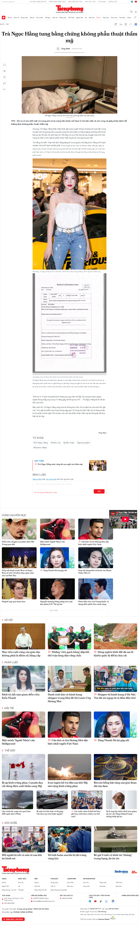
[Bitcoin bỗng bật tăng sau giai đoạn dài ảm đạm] (115, 767)
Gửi (99, 491)
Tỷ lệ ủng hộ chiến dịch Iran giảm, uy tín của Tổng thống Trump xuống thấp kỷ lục (121, 814)
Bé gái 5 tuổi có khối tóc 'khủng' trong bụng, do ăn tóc (113, 856)
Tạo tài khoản (51, 479)
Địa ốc (32, 18)
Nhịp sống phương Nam (59, 890)
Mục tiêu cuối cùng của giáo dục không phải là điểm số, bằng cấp (21, 653)
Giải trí (98, 18)
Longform (71, 879)
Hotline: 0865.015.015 (38, 2)
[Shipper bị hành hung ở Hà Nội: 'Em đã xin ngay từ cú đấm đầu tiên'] (115, 679)
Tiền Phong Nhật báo (57, 2)
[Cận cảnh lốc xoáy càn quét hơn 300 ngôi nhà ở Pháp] (17, 799)
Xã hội (10, 18)
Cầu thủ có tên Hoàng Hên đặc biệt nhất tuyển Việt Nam (93, 542)
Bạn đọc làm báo (14, 919)
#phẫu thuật (68, 442)
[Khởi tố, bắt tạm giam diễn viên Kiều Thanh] (23, 679)
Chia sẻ (4, 71)
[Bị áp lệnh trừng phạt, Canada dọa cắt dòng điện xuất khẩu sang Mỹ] (23, 767)
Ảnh (36, 879)
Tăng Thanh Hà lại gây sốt (55, 570)
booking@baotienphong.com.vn (44, 901)
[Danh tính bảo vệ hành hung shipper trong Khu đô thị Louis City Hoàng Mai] (69, 679)
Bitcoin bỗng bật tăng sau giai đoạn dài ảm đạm (115, 784)
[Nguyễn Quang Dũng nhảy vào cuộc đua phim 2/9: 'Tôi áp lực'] (57, 588)
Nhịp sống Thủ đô (40, 890)
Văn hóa (91, 18)
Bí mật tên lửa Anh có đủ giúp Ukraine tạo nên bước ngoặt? (50, 812)
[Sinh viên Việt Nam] (121, 872)
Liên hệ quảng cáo (39, 895)
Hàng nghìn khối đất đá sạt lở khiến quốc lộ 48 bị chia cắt (113, 653)
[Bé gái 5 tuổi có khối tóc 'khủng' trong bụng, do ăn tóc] (115, 839)
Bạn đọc (119, 886)
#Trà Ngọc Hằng (41, 442)
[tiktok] (101, 901)
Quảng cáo (112, 2)
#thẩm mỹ (55, 442)
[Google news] (114, 901)
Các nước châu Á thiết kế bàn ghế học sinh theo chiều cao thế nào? (85, 814)
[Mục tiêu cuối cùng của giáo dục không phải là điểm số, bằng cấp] (23, 636)
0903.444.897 (67, 898)
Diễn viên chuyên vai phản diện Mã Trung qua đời (18, 542)
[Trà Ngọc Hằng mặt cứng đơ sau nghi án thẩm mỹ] (97, 465)
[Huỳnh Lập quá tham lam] (19, 588)
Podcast (54, 879)
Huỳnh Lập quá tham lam (13, 601)
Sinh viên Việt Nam (75, 2)
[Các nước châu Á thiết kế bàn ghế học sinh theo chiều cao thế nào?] (87, 799)
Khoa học (114, 18)
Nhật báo (22, 879)
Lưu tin (4, 77)
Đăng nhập (37, 479)
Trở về (4, 89)
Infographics (89, 879)
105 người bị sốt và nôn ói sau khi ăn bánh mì (22, 856)
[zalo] (108, 901)
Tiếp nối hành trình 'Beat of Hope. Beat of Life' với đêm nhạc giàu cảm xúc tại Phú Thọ (18, 573)
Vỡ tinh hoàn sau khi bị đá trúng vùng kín (67, 856)
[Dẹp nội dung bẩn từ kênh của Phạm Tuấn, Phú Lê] (95, 557)
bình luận (131, 24)
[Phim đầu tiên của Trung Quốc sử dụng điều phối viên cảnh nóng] (95, 588)
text (121, 24)
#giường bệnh (83, 442)
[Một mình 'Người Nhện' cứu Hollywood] (57, 529)
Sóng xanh (24, 18)
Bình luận (4, 83)
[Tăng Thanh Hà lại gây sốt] (57, 557)
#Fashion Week (40, 447)
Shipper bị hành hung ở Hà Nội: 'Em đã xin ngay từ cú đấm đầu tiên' (115, 696)
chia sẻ (116, 24)
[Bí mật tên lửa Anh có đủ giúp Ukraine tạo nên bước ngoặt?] (52, 799)
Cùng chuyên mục (14, 515)
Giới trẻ (55, 18)
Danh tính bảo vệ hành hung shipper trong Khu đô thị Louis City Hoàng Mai (69, 698)
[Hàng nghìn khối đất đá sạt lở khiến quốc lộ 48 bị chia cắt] (115, 636)
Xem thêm (135, 17)
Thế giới (47, 18)
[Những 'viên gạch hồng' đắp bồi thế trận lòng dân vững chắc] (69, 636)
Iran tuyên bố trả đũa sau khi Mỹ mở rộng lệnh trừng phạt (68, 784)
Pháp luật (62, 18)
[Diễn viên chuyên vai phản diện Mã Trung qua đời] (19, 529)
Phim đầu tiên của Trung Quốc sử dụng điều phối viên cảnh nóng (93, 602)
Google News (136, 24)
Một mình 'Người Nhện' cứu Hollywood (52, 542)
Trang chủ (3, 17)
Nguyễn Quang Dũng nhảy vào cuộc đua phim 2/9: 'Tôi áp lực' (56, 602)
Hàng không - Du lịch (9, 890)
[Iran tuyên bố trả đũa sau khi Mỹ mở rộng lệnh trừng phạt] (69, 767)
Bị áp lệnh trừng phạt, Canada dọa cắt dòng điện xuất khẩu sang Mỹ (22, 784)
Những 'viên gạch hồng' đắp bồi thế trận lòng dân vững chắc (68, 653)
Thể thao (71, 18)
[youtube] (136, 1)
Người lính (79, 18)
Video (129, 18)
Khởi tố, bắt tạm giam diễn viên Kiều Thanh (21, 696)
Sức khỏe (39, 18)
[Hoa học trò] (134, 872)
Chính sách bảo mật (130, 895)
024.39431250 (9, 903)
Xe (86, 18)
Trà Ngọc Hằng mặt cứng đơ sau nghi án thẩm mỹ (60, 464)
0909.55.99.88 (38, 898)
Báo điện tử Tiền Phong (69, 9)
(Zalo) (47, 898)
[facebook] (132, 1)
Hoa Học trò (90, 2)
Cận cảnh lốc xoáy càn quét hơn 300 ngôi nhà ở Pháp (16, 812)
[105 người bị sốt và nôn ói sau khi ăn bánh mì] (23, 839)
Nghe (4, 65)
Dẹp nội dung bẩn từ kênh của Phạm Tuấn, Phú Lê (94, 571)
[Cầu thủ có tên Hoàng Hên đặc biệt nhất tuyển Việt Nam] (95, 529)
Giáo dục (106, 18)
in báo (126, 24)
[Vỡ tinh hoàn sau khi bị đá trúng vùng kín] (69, 839)
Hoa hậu (122, 18)
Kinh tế (16, 18)
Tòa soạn (102, 2)
